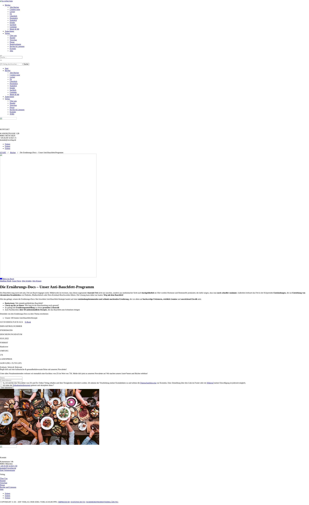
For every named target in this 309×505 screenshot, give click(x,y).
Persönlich (14, 18)
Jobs (11, 51)
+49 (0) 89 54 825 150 (8, 466)
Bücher (7, 5)
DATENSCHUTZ (78, 502)
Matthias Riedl (5, 281)
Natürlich (13, 20)
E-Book (28, 322)
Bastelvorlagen (15, 44)
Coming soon (15, 9)
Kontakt (13, 49)
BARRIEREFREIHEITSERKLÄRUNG (102, 502)
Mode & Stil (14, 29)
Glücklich (13, 16)
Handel (12, 38)
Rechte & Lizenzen (17, 46)
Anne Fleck (16, 281)
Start (6, 68)
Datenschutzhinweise (148, 383)
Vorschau (13, 40)
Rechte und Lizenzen (8, 487)
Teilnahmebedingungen (22, 385)
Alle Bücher (14, 7)
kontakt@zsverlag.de (8, 468)
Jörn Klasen (36, 281)
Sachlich (13, 25)
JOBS (12, 114)
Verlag (7, 33)
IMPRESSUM (64, 502)
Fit (11, 14)
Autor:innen (9, 31)
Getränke (13, 27)
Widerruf (210, 383)
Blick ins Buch (8, 279)
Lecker (12, 12)
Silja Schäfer (26, 281)
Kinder (12, 22)
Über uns (13, 36)
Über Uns (3, 478)
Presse (12, 42)
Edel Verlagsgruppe (7, 470)
